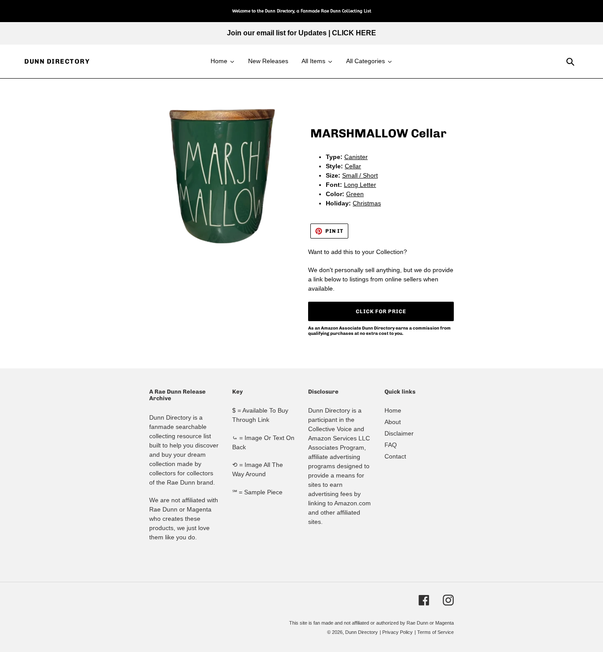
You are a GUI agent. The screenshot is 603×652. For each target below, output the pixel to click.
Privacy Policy (397, 632)
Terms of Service (435, 632)
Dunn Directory (57, 61)
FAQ (390, 444)
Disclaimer (399, 433)
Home (392, 410)
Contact (395, 456)
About (392, 421)
